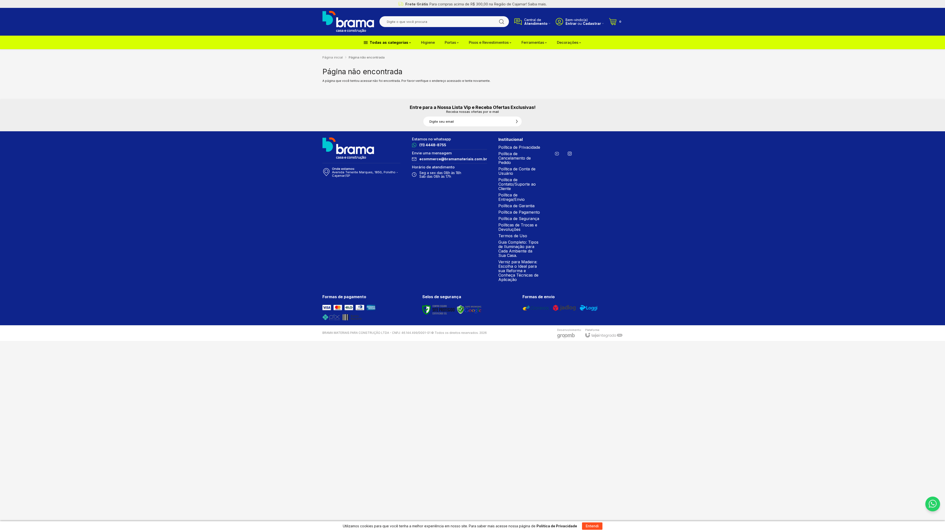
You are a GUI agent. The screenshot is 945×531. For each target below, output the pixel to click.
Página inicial (332, 57)
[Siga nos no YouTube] (557, 153)
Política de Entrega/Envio (511, 197)
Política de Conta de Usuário (517, 171)
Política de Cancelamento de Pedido (514, 158)
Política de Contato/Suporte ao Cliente (517, 184)
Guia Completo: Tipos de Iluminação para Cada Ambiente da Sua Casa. (518, 249)
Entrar (571, 23)
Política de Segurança (518, 218)
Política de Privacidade (519, 147)
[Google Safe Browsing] (469, 309)
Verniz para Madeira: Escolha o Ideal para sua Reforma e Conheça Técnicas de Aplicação (518, 270)
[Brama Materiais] (348, 21)
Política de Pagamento (519, 212)
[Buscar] (501, 21)
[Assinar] (517, 121)
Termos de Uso (512, 235)
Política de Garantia (516, 205)
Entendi (592, 526)
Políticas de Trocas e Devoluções (517, 227)
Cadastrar (592, 23)
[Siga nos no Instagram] (570, 153)
